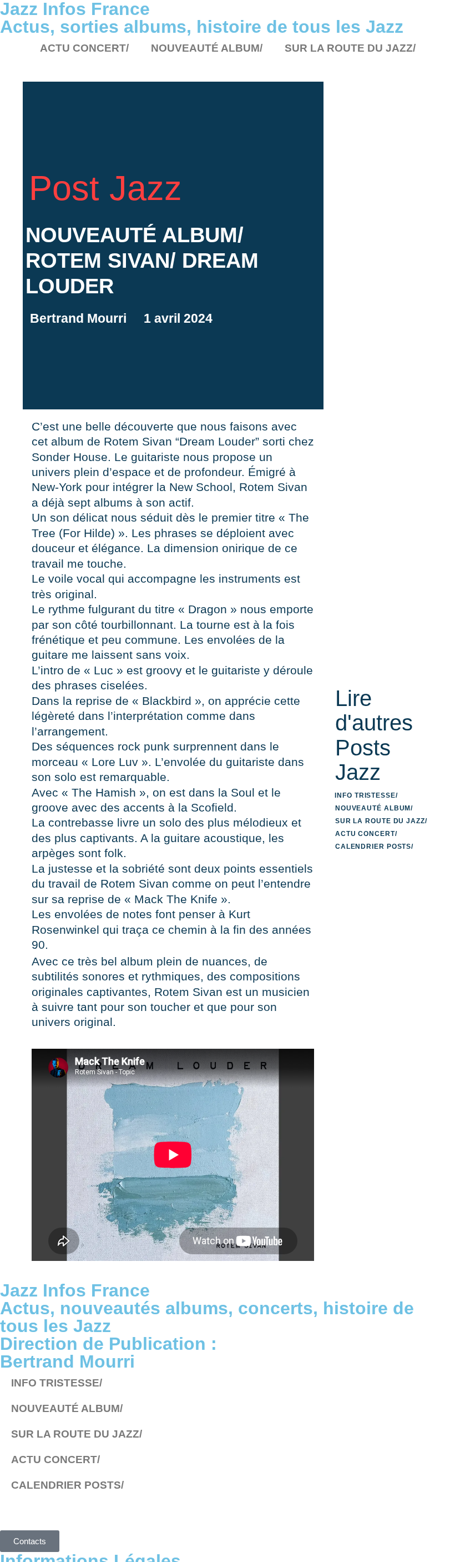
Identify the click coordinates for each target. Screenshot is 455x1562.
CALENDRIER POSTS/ (374, 846)
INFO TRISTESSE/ (366, 795)
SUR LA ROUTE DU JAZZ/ (350, 48)
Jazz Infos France (75, 1290)
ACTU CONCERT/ (84, 48)
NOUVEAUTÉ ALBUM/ (206, 48)
